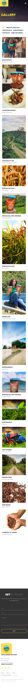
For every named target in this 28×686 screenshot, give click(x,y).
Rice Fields (6, 33)
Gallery (16, 675)
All (4, 27)
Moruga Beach (18, 30)
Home (2, 672)
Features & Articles (6, 675)
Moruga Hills (7, 30)
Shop (13, 672)
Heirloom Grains (17, 33)
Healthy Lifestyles (13, 27)
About (8, 672)
